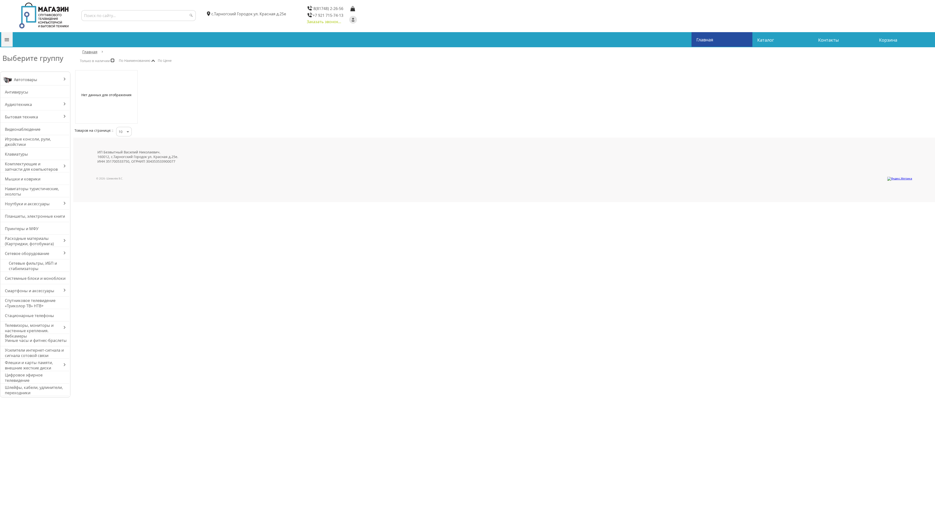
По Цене (172, 60)
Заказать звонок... (324, 21)
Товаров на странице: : (94, 130)
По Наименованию (135, 61)
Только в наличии (95, 61)
